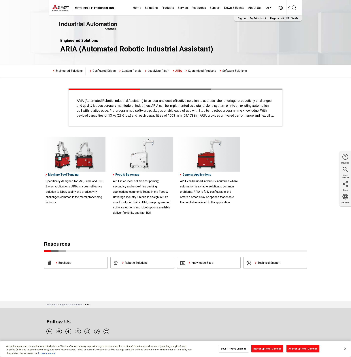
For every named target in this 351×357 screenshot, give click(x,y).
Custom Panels (131, 70)
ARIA (178, 70)
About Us (254, 7)
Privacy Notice (46, 353)
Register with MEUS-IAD (284, 18)
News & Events (234, 7)
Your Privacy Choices (233, 348)
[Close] (345, 349)
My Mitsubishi (258, 18)
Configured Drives (104, 70)
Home (137, 7)
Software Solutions (234, 70)
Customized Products (202, 70)
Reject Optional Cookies (267, 348)
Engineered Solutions (69, 70)
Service (183, 7)
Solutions (151, 7)
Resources (198, 7)
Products (167, 7)
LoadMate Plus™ (158, 70)
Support (215, 7)
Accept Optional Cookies (302, 348)
